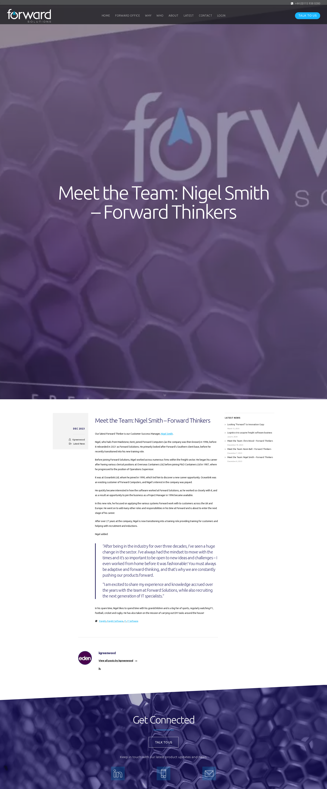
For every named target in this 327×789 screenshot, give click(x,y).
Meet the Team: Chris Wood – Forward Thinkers (250, 441)
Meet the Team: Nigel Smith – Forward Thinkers (250, 457)
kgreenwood (79, 440)
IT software (132, 621)
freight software (115, 621)
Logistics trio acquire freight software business (249, 433)
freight (102, 621)
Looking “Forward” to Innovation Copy (245, 424)
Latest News (79, 444)
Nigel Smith (167, 433)
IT (125, 621)
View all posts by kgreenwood (116, 660)
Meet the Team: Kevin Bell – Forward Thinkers (249, 449)
